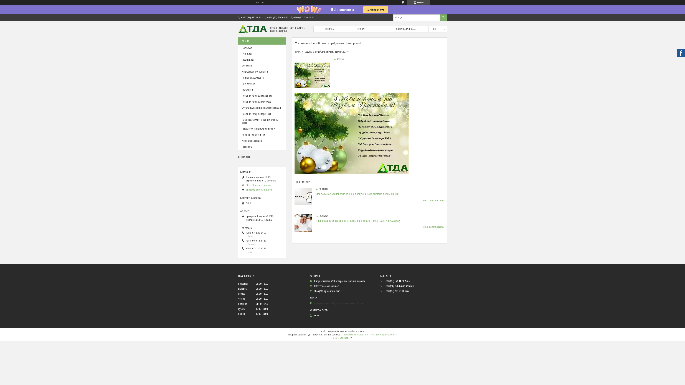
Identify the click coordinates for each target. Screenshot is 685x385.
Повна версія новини (433, 200)
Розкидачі (247, 147)
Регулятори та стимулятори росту (258, 128)
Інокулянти (247, 89)
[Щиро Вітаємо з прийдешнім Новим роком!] (312, 75)
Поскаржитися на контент (355, 334)
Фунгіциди (247, 53)
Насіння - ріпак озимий (253, 135)
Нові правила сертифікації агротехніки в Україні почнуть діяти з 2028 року (358, 220)
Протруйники (248, 83)
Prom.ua (360, 331)
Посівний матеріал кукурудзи (256, 102)
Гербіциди (247, 47)
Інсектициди (248, 59)
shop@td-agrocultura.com (259, 189)
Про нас (361, 29)
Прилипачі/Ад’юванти (253, 77)
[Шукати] (443, 17)
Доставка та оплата (405, 29)
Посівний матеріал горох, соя (256, 114)
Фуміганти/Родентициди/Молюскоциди (261, 108)
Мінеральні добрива (252, 141)
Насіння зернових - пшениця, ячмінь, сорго (260, 121)
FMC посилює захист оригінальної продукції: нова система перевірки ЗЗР (357, 194)
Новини (304, 43)
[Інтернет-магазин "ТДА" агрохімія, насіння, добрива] (252, 29)
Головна (329, 29)
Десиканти (247, 65)
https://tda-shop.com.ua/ (258, 185)
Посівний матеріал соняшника (257, 95)
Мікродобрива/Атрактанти (255, 71)
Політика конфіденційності (383, 334)
